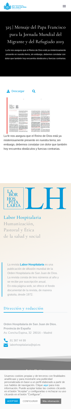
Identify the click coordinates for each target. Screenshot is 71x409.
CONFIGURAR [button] (30, 401)
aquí (45, 385)
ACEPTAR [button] (12, 401)
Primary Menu (64, 6)
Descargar (18, 91)
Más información (51, 401)
